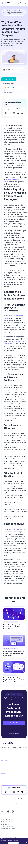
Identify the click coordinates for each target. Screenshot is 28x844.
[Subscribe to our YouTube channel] (13, 811)
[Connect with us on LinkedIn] (8, 811)
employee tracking (14, 529)
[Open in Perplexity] (14, 113)
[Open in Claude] (22, 113)
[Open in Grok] (18, 113)
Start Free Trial (9, 79)
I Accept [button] (13, 842)
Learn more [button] (15, 840)
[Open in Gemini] (10, 113)
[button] (20, 3)
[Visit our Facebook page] (2, 811)
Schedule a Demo (14, 729)
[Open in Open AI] (6, 113)
